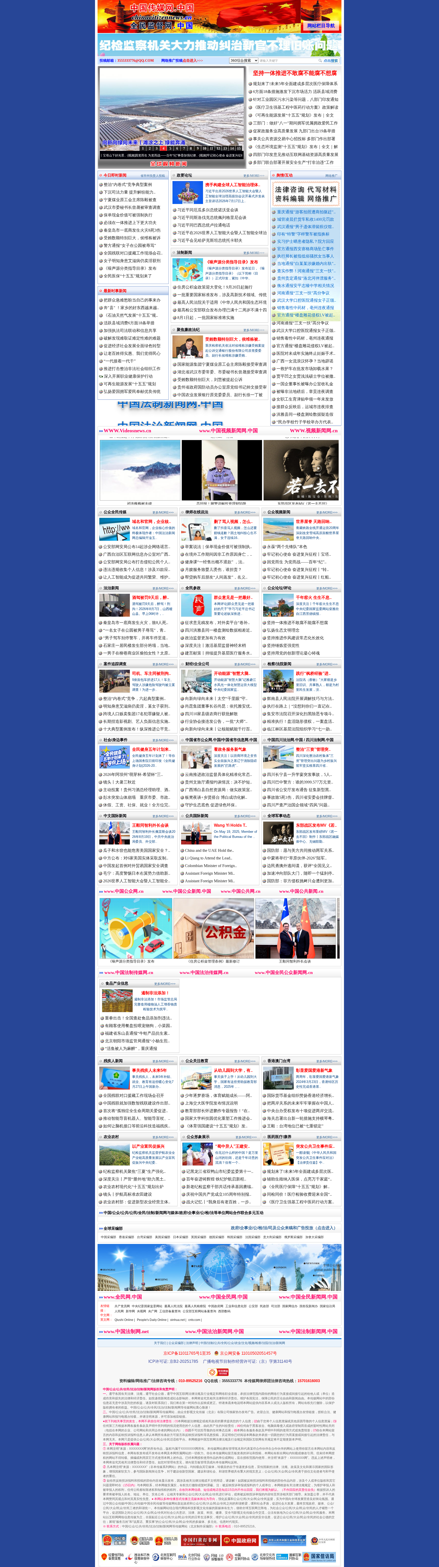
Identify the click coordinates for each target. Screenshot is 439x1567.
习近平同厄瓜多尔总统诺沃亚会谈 (207, 210)
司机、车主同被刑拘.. (151, 673)
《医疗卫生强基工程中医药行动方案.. (300, 1202)
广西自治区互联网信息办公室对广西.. (136, 554)
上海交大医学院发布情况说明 (211, 1103)
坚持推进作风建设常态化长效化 (295, 638)
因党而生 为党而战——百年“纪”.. (296, 562)
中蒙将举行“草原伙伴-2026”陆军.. (297, 858)
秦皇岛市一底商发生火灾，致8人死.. (135, 622)
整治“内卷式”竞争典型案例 (128, 184)
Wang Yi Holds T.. (230, 825)
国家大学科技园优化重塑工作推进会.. (218, 1118)
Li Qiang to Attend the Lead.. (208, 858)
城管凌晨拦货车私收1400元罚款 (305, 219)
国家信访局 (327, 1306)
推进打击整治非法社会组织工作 (132, 368)
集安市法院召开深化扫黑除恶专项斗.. (300, 714)
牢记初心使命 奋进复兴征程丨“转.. (298, 569)
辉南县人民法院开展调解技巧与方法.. (300, 698)
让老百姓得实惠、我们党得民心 (132, 353)
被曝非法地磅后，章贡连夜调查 (304, 342)
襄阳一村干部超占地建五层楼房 (304, 403)
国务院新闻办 (309, 1306)
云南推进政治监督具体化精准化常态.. (218, 774)
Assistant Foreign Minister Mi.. (210, 873)
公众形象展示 (198, 1136)
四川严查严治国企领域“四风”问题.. (298, 805)
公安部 (253, 1306)
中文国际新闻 (115, 815)
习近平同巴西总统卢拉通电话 (203, 225)
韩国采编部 (234, 1237)
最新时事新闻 (115, 291)
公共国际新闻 (196, 815)
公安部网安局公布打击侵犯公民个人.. (136, 562)
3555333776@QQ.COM (135, 60)
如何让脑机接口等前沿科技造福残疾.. (136, 1126)
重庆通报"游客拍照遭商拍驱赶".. (306, 212)
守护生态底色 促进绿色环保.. (211, 805)
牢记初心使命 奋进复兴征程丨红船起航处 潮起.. (235, 155)
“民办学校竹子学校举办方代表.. (304, 372)
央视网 (141, 1311)
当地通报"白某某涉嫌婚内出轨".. (306, 263)
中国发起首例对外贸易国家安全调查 (135, 866)
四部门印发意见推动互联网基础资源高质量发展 (295, 154)
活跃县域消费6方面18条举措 (129, 323)
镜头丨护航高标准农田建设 (127, 1194)
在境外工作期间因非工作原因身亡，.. (218, 554)
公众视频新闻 (279, 512)
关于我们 (160, 1343)
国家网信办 (289, 1306)
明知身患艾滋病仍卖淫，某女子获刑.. (136, 706)
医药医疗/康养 (279, 1136)
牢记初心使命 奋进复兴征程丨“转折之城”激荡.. (162, 155)
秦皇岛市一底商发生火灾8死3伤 (132, 230)
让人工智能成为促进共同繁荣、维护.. (136, 577)
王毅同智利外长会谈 (150, 825)
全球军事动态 (279, 815)
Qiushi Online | (125, 1320)
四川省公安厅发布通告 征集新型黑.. (299, 790)
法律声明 (192, 1343)
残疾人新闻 (113, 1061)
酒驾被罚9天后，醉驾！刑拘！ (278, 961)
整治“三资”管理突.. (313, 749)
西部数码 (224, 1311)
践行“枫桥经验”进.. (313, 673)
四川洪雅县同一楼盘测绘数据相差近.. (218, 630)
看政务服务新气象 (230, 749)
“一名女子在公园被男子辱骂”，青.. (134, 630)
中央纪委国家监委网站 (147, 1306)
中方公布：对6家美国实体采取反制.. (135, 858)
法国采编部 (252, 1237)
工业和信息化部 (236, 1306)
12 (218, 148)
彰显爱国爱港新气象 (314, 1070)
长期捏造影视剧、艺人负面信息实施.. (136, 721)
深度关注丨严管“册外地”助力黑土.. (134, 1179)
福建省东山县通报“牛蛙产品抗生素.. (137, 1033)
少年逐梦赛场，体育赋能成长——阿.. (218, 1095)
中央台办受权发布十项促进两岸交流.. (300, 1111)
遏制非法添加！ (155, 993)
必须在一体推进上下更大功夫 (130, 222)
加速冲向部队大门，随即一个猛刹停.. (300, 873)
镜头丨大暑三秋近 (119, 782)
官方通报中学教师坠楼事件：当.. (305, 380)
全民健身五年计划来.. (151, 749)
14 (232, 148)
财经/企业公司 (197, 664)
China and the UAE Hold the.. (209, 850)
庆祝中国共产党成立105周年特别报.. (218, 1194)
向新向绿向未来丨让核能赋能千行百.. (218, 729)
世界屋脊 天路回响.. (314, 521)
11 (211, 148)
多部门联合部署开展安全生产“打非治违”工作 (293, 162)
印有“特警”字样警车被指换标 (303, 234)
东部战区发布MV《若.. (316, 825)
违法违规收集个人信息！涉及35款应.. (136, 569)
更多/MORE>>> (253, 176)
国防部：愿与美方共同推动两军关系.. (300, 850)
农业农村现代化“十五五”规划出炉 (133, 1187)
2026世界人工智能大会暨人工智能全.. (136, 881)
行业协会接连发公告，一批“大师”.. (216, 721)
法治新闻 (111, 588)
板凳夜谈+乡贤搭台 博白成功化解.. (216, 797)
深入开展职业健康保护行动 (128, 376)
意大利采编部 (272, 1237)
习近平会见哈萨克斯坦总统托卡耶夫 (209, 240)
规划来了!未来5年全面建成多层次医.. (300, 1171)
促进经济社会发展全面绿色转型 (132, 346)
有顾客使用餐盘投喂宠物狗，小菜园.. (138, 1026)
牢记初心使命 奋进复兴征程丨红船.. (299, 577)
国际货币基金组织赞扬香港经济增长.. (300, 1095)
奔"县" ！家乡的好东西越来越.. (131, 308)
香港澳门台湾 (279, 1061)
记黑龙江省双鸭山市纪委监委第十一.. (219, 1171)
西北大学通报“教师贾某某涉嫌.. (304, 410)
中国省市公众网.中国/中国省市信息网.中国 (221, 740)
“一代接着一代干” (120, 361)
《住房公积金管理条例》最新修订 (114, 961)
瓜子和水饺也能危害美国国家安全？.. (136, 850)
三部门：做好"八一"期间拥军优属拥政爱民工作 (295, 123)
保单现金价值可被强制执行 (128, 215)
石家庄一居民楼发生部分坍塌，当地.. (136, 645)
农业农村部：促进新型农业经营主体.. (136, 1202)
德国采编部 (216, 1237)
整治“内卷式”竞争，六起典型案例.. (134, 698)
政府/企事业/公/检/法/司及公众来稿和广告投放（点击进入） (284, 1228)
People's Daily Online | (152, 1320)
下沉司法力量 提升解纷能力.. (129, 192)
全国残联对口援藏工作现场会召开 (133, 1095)
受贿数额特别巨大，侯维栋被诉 (132, 238)
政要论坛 (184, 175)
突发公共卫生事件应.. (315, 1146)
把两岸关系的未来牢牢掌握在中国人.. (300, 1103)
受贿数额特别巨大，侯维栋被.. (232, 339)
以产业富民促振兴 (148, 1146)
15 (239, 148)
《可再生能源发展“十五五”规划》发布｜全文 (293, 115)
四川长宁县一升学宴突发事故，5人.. (299, 774)
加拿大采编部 (314, 1237)
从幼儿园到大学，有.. (233, 1070)
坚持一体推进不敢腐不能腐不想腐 (295, 73)
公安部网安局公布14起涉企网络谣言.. (136, 547)
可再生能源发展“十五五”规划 (130, 384)
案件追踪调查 (115, 664)
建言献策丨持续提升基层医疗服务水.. (218, 653)
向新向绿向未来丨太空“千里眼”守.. (216, 698)
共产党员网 (122, 1306)
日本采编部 (180, 1237)
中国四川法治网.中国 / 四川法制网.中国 (301, 740)
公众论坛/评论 (279, 588)
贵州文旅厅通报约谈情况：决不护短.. (218, 782)
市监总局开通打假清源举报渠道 (304, 388)
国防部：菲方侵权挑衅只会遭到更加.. (300, 881)
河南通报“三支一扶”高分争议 (303, 293)
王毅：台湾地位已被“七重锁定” (295, 1126)
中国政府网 (215, 1306)
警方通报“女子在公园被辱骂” (130, 245)
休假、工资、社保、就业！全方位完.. (136, 805)
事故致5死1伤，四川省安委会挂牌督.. (300, 797)
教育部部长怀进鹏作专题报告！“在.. (217, 1111)
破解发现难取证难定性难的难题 (132, 338)
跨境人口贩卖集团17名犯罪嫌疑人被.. (136, 714)
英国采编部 (198, 1237)
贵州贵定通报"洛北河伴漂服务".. (306, 278)
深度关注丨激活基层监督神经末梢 (215, 645)
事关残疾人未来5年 (149, 1070)
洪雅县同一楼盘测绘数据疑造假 (304, 365)
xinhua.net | (178, 1320)
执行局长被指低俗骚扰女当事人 (305, 256)
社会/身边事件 (116, 740)
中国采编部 (108, 1237)
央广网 (152, 1311)
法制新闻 (184, 252)
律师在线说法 (196, 512)
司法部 (275, 1306)
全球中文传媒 (139, 14)
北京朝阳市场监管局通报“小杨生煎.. (137, 1041)
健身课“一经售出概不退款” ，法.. (214, 562)
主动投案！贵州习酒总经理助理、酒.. (136, 790)
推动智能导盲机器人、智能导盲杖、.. (136, 1118)
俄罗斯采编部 (293, 1237)
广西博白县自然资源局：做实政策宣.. (218, 790)
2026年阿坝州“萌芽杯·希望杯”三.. (133, 774)
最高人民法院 (173, 1306)
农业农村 (111, 1136)
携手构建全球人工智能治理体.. (232, 185)
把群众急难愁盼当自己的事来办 (132, 300)
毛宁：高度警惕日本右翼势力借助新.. (136, 873)
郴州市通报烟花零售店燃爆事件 (304, 418)
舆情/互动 (284, 175)
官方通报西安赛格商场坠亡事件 (305, 249)
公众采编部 (176, 1343)
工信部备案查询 (170, 1311)
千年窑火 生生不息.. (314, 597)
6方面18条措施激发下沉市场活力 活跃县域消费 (295, 91)
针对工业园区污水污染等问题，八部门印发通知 (295, 99)
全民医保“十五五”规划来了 (128, 276)
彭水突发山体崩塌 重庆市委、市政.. (136, 797)
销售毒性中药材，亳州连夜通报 (305, 308)
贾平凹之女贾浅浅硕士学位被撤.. (305, 327)
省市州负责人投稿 (152, 176)
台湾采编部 (144, 1237)
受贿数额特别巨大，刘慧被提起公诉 (209, 379)
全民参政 (193, 588)
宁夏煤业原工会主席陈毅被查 (130, 200)
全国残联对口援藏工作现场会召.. (133, 253)
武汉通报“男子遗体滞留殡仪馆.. (305, 227)
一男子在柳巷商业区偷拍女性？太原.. (136, 653)
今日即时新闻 (115, 175)
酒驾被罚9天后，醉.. (150, 597)
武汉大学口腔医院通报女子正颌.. (306, 300)
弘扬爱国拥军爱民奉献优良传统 (132, 391)
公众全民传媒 (115, 512)
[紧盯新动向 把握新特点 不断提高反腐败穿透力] (219, 50)
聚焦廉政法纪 (188, 329)
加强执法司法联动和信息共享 (130, 330)
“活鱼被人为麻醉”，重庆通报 (131, 1048)
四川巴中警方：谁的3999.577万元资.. (300, 782)
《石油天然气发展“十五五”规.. (131, 315)
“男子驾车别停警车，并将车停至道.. (135, 638)
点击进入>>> (193, 60)
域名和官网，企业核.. (151, 521)
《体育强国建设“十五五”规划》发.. (216, 1126)
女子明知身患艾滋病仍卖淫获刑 (132, 261)
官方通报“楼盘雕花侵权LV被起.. (306, 315)
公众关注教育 (196, 1061)
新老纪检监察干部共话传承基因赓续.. (219, 1187)
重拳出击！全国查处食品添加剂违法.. (138, 1018)
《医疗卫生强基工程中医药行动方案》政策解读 (295, 107)
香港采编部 (126, 1237)
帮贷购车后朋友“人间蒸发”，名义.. (216, 577)
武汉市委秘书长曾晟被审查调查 (132, 207)
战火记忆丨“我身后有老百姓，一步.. (218, 1202)
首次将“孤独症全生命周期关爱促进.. (135, 1111)
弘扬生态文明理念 (283, 630)
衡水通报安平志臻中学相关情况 (305, 285)
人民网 (119, 1311)
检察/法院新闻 (279, 664)
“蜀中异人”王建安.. (232, 1146)
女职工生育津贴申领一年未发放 (304, 349)
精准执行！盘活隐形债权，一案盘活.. (300, 721)
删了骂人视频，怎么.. (233, 521)
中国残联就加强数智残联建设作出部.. (136, 1103)
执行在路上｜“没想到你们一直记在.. (299, 706)
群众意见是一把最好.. (233, 597)
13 (225, 148)
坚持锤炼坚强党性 (283, 645)
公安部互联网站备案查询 (199, 1311)
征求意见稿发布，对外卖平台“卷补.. (217, 622)
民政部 (264, 1306)
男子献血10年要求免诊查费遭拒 (304, 395)
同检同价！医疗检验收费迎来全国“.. (299, 1194)
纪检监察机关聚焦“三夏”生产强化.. (134, 1171)
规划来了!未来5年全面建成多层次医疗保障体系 (295, 84)
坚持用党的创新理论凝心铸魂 (293, 653)
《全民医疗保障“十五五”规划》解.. (298, 1187)
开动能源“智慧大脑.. (232, 673)
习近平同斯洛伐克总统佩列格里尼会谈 (211, 217)
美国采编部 (162, 1237)
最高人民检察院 (195, 1306)
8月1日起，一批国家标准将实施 (205, 317)
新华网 (130, 1311)
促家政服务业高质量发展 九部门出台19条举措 (294, 131)
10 (204, 148)
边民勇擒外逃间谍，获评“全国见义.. (299, 866)
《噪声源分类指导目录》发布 (130, 268)
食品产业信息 (116, 983)
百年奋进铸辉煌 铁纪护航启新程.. (216, 1179)
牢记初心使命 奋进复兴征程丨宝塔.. (299, 554)
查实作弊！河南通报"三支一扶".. (306, 271)
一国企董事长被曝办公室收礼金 (304, 334)
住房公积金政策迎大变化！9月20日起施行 (215, 287)
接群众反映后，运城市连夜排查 (304, 357)
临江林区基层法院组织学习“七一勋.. (299, 729)
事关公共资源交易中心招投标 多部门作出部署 (294, 139)
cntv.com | (195, 1320)
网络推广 (331, 176)
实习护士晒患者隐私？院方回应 (305, 241)
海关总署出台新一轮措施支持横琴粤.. (300, 1118)
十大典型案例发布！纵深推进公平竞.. (136, 729)
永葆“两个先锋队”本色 (287, 547)
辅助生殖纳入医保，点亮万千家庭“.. (299, 1179)
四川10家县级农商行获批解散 (211, 714)
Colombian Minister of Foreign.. (211, 866)
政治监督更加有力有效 (205, 638)
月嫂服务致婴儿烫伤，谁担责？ (213, 569)
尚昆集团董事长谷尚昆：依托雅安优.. (218, 706)
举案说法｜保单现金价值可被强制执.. (218, 547)
